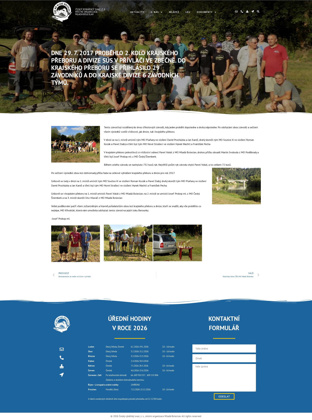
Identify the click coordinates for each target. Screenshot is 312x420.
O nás (155, 12)
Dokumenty (205, 12)
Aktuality (137, 12)
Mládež (174, 12)
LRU (188, 12)
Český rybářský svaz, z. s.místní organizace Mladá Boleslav (90, 12)
